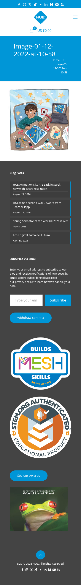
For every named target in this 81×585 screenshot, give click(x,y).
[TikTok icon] (35, 4)
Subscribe (58, 300)
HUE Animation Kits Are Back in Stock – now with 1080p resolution (38, 187)
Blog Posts (17, 173)
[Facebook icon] (19, 4)
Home (56, 60)
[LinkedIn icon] (46, 4)
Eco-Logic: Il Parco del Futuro (31, 235)
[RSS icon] (62, 4)
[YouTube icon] (40, 4)
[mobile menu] (75, 17)
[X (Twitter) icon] (30, 4)
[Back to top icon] (40, 554)
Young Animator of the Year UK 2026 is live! (40, 221)
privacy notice (24, 282)
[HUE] (40, 16)
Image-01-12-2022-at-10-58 (60, 68)
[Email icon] (57, 4)
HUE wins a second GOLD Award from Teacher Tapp (37, 205)
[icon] (51, 4)
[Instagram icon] (24, 4)
